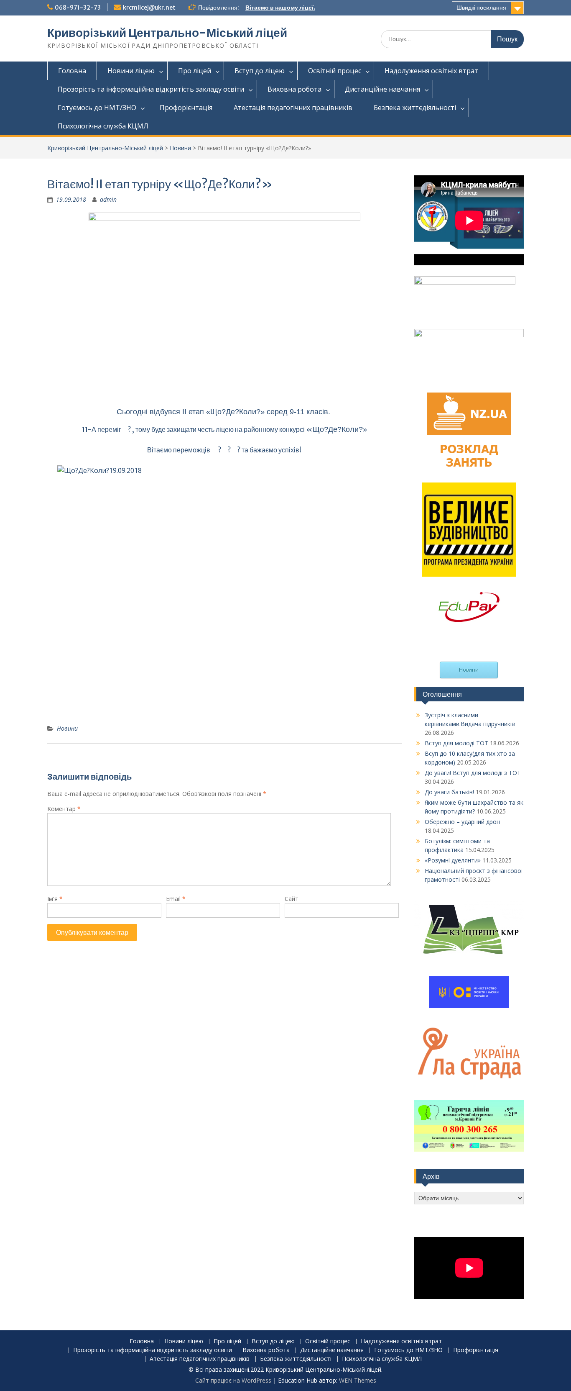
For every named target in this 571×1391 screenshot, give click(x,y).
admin (108, 199)
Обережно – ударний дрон (462, 822)
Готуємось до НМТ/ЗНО (97, 107)
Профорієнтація (186, 107)
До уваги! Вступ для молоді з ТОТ (473, 773)
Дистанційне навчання (382, 89)
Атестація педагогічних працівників (293, 107)
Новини (180, 148)
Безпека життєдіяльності (415, 107)
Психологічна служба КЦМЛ (103, 126)
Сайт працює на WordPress (233, 1380)
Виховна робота (294, 89)
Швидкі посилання (481, 7)
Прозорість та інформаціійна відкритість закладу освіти (151, 89)
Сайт (291, 899)
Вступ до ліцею (260, 70)
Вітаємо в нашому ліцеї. (280, 7)
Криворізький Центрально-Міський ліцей (167, 32)
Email (176, 899)
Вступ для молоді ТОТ (456, 743)
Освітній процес (334, 70)
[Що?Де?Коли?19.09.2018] (224, 591)
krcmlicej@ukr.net (149, 7)
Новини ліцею (131, 70)
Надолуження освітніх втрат (431, 70)
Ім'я (55, 899)
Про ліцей (194, 70)
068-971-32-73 (78, 7)
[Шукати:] (452, 39)
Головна (72, 70)
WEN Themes (357, 1380)
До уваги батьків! (449, 792)
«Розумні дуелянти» (453, 860)
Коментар (64, 809)
